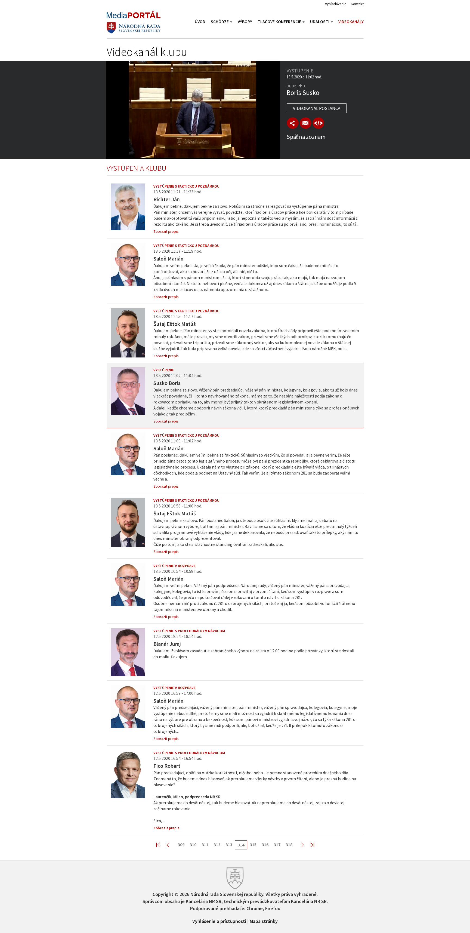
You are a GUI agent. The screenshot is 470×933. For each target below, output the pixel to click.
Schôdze (220, 21)
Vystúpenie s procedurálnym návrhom (189, 630)
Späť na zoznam (306, 136)
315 (253, 844)
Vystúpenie (163, 370)
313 (229, 844)
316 (265, 844)
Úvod (200, 21)
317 (277, 844)
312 (217, 844)
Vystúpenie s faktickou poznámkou (186, 186)
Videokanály (351, 21)
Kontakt (357, 3)
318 (289, 844)
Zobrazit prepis (166, 231)
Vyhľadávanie (336, 3)
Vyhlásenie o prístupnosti (219, 920)
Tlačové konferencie (280, 21)
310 (193, 844)
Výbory (245, 21)
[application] (193, 110)
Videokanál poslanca (316, 108)
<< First (161, 844)
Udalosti (320, 21)
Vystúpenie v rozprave (174, 565)
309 (181, 844)
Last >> (309, 844)
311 (205, 844)
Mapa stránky (264, 920)
